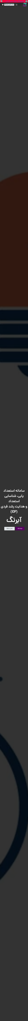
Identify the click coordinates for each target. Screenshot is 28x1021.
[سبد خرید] (2, 4)
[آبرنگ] (25, 5)
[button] (16, 5)
